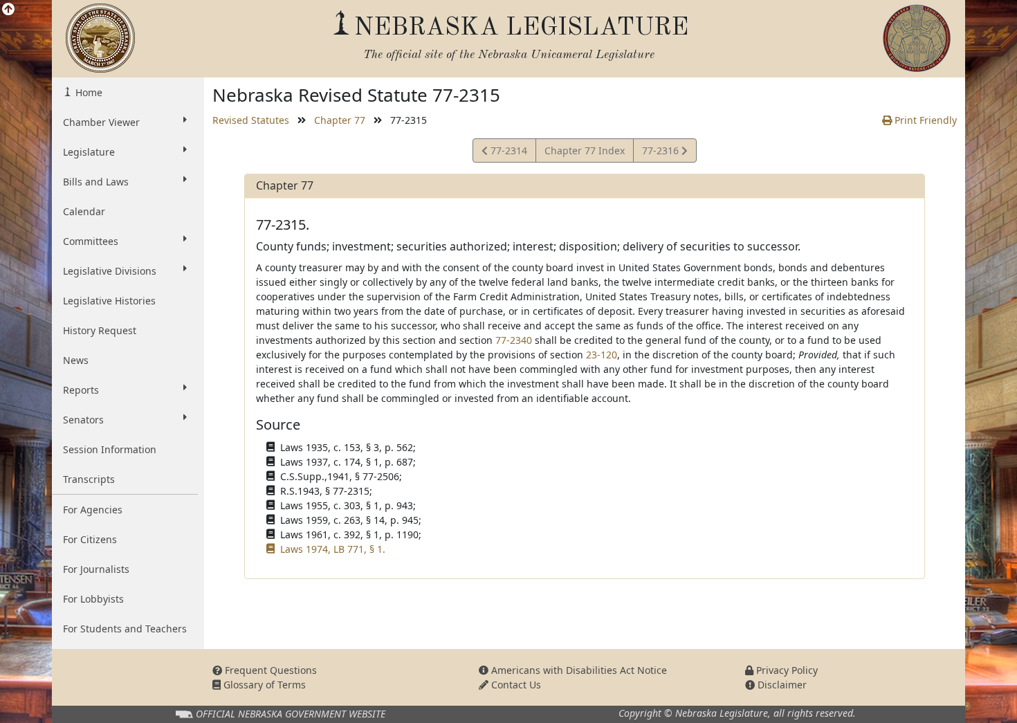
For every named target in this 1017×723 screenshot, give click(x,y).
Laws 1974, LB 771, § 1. (332, 549)
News (76, 360)
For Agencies (92, 509)
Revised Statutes (250, 120)
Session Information (109, 449)
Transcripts (89, 479)
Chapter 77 (339, 120)
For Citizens (90, 539)
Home (87, 92)
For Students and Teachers (125, 628)
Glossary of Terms (263, 684)
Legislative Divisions (109, 270)
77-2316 (661, 153)
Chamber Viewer (101, 122)
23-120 (601, 354)
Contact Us (514, 684)
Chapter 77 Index (584, 150)
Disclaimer (781, 684)
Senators (83, 419)
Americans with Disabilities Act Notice (577, 670)
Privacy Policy (785, 670)
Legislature (89, 151)
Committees (90, 241)
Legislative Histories (109, 300)
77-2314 (507, 153)
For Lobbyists (93, 598)
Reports (81, 389)
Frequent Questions (269, 670)
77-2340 (513, 340)
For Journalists (96, 569)
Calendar (84, 211)
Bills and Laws (96, 181)
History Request (99, 330)
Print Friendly (924, 120)
